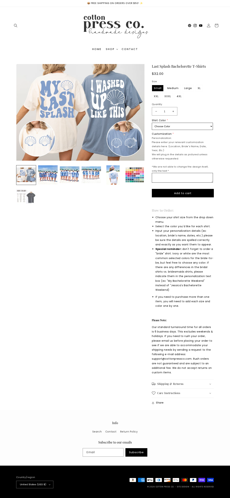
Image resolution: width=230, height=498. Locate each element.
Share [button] (160, 402)
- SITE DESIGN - (183, 486)
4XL (179, 96)
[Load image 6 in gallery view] (135, 175)
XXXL (167, 96)
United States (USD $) (33, 484)
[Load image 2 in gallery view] (48, 175)
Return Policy (129, 431)
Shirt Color (159, 120)
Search (97, 431)
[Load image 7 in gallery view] (26, 197)
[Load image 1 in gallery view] (26, 175)
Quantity (157, 104)
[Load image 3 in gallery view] (70, 175)
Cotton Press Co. (165, 486)
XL (199, 88)
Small (158, 88)
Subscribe (136, 452)
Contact (111, 431)
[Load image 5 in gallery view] (113, 175)
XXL (156, 96)
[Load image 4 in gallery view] (91, 175)
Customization (162, 134)
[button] (16, 26)
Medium (173, 88)
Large (188, 88)
